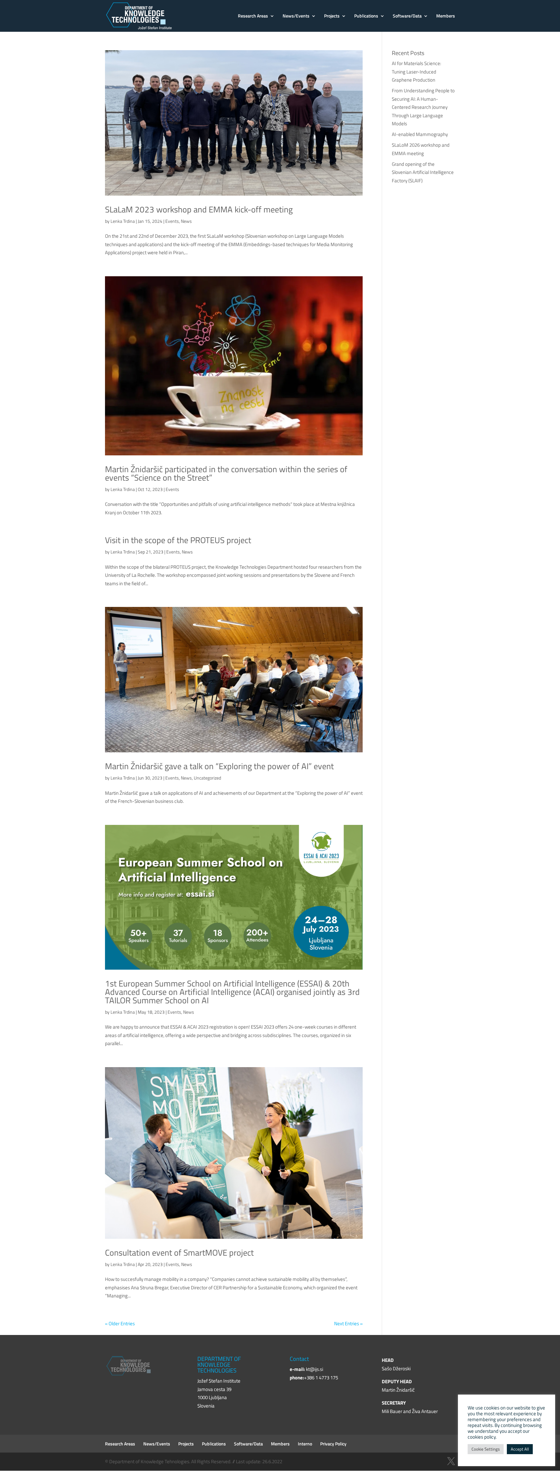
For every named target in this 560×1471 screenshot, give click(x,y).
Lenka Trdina (123, 221)
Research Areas (253, 16)
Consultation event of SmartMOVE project (179, 1252)
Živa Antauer (425, 1411)
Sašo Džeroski (396, 1368)
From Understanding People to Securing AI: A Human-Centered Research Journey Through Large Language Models (423, 107)
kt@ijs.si (314, 1369)
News (186, 221)
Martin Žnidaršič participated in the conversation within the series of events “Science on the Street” (226, 473)
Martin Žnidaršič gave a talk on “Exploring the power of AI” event (219, 766)
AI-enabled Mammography (420, 134)
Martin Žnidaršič (398, 1390)
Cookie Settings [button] (486, 1449)
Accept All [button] (520, 1449)
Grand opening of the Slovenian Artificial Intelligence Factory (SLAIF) (423, 172)
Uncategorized (207, 777)
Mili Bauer (392, 1411)
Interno (305, 1443)
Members (445, 16)
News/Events (296, 16)
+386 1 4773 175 (321, 1377)
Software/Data (407, 16)
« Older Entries (120, 1323)
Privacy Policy (333, 1443)
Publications (366, 16)
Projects (332, 16)
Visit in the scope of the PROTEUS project (178, 540)
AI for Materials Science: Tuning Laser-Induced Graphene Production (416, 72)
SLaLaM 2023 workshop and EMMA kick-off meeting (199, 209)
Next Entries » (348, 1323)
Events (172, 221)
